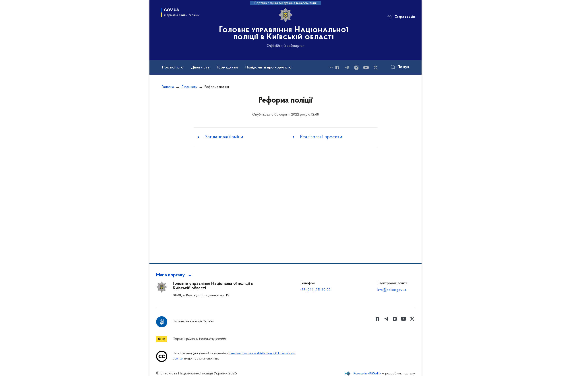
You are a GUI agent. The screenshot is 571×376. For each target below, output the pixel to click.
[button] (174, 275)
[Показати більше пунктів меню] (331, 67)
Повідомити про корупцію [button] (268, 68)
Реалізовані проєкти (321, 137)
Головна (168, 87)
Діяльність (189, 87)
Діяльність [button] (200, 68)
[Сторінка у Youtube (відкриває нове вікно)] (366, 67)
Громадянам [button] (227, 68)
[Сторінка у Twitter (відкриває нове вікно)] (375, 67)
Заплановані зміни (224, 137)
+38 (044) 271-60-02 (315, 290)
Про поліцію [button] (173, 68)
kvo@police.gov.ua (391, 290)
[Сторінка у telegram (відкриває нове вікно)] (347, 67)
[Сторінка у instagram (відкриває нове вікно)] (356, 67)
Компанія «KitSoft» (367, 373)
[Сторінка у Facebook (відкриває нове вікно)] (337, 67)
